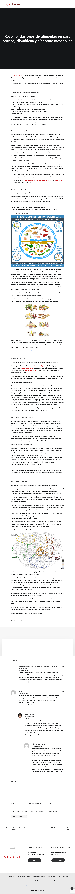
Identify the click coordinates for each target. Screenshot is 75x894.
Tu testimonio (11, 876)
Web (49, 803)
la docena (41, 890)
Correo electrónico (35, 803)
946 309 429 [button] (35, 860)
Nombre (14, 803)
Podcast (57, 4)
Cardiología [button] (38, 4)
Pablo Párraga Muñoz (38, 744)
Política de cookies (24, 876)
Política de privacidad (39, 876)
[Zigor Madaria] (11, 4)
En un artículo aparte (17, 75)
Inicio (23, 4)
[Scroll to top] (72, 888)
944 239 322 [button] (59, 860)
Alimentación (14, 620)
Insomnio (48, 4)
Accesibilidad (63, 876)
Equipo (29, 4)
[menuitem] (23, 4)
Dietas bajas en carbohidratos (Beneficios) (37, 180)
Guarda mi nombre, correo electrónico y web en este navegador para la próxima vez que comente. (35, 811)
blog (20, 620)
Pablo (20, 691)
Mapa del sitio (52, 876)
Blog (64, 4)
